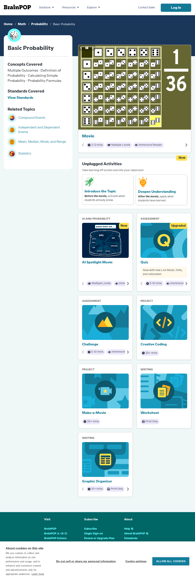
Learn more (38, 574)
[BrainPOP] (17, 7)
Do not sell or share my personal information (86, 561)
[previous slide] (81, 48)
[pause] (87, 48)
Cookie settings (136, 561)
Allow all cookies (170, 561)
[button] (46, 7)
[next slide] (92, 48)
